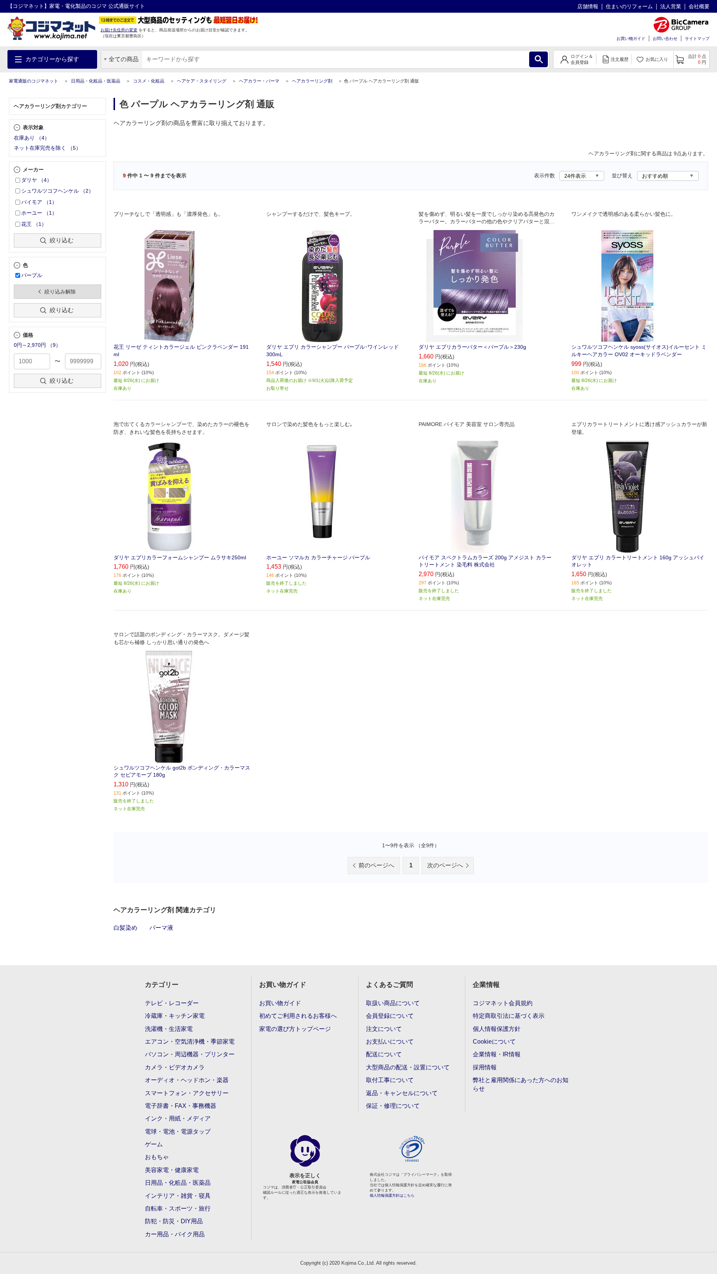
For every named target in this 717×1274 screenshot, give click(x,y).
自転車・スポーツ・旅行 (178, 1208)
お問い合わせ (665, 38)
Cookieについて (494, 1041)
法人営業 (670, 6)
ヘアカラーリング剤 (312, 81)
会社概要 (699, 6)
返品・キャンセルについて (402, 1093)
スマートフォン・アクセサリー (187, 1093)
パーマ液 (161, 928)
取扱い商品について (393, 1003)
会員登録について (390, 1016)
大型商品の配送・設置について (408, 1067)
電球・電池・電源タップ (178, 1131)
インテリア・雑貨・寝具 (178, 1196)
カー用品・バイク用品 (175, 1234)
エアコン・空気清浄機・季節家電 (190, 1041)
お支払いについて (390, 1041)
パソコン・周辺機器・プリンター (190, 1054)
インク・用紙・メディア (178, 1118)
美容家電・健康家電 (172, 1170)
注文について (384, 1029)
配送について (384, 1054)
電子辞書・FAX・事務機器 (180, 1106)
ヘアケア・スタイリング (201, 81)
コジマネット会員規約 (503, 1003)
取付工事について (390, 1080)
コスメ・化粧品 (148, 81)
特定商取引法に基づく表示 (508, 1016)
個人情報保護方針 (497, 1029)
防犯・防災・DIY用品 (174, 1221)
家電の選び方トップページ (295, 1029)
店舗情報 (587, 6)
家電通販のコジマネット (33, 81)
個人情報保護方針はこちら (392, 1195)
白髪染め (125, 928)
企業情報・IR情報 (497, 1054)
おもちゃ (157, 1157)
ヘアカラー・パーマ (259, 81)
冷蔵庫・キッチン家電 (175, 1016)
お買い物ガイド (631, 38)
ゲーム (154, 1144)
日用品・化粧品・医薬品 (95, 81)
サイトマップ (697, 38)
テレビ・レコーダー (172, 1003)
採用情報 (485, 1067)
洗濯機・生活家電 (169, 1029)
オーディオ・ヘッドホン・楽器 (187, 1080)
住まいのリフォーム (629, 6)
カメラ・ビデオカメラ (175, 1067)
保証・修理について (393, 1106)
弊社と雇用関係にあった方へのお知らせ (520, 1084)
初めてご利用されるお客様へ (298, 1016)
